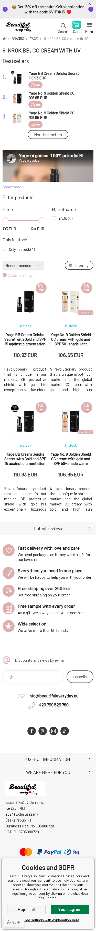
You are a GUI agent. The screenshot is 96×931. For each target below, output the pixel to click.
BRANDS (18, 38)
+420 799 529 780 (53, 704)
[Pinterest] (42, 731)
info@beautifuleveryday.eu (53, 695)
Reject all (26, 909)
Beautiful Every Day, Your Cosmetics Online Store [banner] (20, 27)
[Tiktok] (64, 731)
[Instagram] (53, 731)
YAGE (34, 38)
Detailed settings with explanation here (48, 920)
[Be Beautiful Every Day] (4, 38)
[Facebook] (31, 731)
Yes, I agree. (69, 909)
